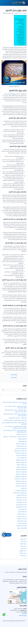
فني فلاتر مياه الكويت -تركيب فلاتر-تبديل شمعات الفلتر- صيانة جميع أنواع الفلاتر (14, 431)
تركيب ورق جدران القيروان (21, 481)
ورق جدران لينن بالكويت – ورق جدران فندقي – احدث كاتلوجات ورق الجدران (15, 407)
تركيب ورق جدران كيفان (21, 465)
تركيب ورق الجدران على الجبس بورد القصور (20, 35)
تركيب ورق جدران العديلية (21, 469)
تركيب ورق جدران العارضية (21, 486)
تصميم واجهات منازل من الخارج (19, 493)
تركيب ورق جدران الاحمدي (20, 448)
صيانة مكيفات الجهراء (21, 528)
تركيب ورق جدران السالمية (21, 453)
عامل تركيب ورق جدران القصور (21, 21)
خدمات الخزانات (23, 546)
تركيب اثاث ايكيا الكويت (21, 495)
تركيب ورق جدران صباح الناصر (20, 479)
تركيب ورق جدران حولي (21, 458)
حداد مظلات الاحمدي (21, 516)
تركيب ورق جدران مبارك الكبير (20, 451)
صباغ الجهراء (23, 488)
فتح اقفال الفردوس (22, 441)
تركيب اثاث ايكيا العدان (21, 519)
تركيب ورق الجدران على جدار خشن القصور (20, 40)
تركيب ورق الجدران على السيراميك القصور (20, 37)
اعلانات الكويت (16, 47)
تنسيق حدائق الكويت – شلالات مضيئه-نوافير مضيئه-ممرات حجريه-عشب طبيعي (15, 411)
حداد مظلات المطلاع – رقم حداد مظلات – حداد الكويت (14, 437)
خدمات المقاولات (22, 551)
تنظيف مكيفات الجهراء (21, 526)
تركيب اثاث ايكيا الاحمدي (21, 505)
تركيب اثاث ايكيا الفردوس (21, 497)
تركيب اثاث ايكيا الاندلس (21, 500)
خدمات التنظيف (23, 544)
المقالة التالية (14, 377)
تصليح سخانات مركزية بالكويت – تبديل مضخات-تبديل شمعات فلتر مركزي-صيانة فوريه (15, 427)
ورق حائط (14, 94)
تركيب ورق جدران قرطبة (21, 446)
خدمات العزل (23, 548)
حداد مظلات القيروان (22, 514)
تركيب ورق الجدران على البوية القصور (20, 32)
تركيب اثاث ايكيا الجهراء (21, 502)
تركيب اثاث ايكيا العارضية (21, 507)
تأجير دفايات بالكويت (22, 523)
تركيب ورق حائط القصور (19, 19)
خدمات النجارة (23, 555)
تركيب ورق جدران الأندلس (21, 483)
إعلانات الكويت (23, 539)
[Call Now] (4, 535)
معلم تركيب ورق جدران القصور (21, 26)
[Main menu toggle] (2, 2)
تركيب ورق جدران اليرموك (21, 460)
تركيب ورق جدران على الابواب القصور (20, 43)
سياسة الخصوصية (23, 615)
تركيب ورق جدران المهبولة (20, 476)
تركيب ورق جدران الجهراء (21, 472)
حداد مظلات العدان (22, 509)
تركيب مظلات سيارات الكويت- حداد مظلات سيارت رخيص (14, 420)
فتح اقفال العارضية (22, 439)
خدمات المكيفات (22, 553)
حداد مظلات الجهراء (22, 512)
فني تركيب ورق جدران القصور (20, 24)
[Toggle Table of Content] (23, 17)
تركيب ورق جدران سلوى (21, 467)
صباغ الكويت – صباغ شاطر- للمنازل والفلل (17, 418)
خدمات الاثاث (23, 541)
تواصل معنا (24, 614)
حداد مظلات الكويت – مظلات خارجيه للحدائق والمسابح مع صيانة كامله (14, 423)
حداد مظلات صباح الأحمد (21, 434)
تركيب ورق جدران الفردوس (20, 490)
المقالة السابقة (14, 374)
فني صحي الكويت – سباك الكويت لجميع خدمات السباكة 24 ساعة (14, 403)
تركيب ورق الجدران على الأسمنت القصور (20, 29)
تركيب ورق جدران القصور (21, 474)
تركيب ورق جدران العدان (21, 455)
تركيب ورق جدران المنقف (21, 444)
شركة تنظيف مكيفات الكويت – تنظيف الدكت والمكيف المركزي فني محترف (14, 414)
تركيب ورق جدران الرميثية (21, 462)
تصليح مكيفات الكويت (21, 521)
